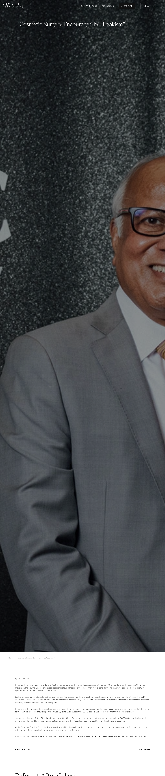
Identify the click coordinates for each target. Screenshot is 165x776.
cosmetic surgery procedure (71, 736)
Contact (127, 6)
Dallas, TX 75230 (89, 6)
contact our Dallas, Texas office (105, 736)
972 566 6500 (108, 6)
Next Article (144, 749)
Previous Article (22, 749)
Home (11, 658)
